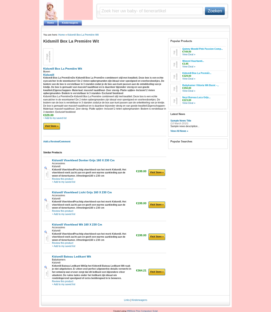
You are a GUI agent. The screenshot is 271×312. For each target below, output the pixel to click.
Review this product (62, 179)
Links (127, 300)
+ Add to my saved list (54, 118)
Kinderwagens (70, 22)
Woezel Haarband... (193, 61)
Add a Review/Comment (56, 141)
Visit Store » (52, 126)
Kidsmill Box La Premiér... (196, 73)
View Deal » (188, 54)
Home (50, 22)
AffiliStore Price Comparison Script (142, 311)
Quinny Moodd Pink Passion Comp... (202, 49)
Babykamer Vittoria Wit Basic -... (200, 85)
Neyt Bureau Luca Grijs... (196, 97)
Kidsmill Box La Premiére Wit (83, 34)
